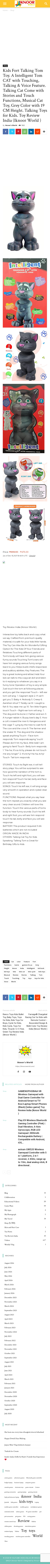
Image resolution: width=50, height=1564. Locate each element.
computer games (30, 1483)
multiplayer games (36, 1507)
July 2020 (8, 1413)
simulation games (30, 1526)
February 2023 (9, 1327)
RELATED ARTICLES (13, 1084)
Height (6, 968)
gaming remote (32, 1492)
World (13, 982)
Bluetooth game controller (34, 1478)
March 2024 (9, 1306)
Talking (33, 975)
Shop (12, 10)
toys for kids (39, 978)
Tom (40, 975)
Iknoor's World (11, 125)
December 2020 (10, 1392)
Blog (6, 1193)
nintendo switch (9, 1512)
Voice (6, 982)
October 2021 (9, 1353)
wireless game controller (23, 1537)
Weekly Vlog (9, 1244)
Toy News (8, 1231)
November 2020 (10, 1396)
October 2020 (9, 1400)
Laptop (37, 1502)
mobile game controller (11, 1507)
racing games (31, 1516)
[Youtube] (31, 1072)
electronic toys (19, 1487)
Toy (23, 978)
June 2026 (8, 1272)
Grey (37, 965)
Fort (34, 962)
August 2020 (9, 1409)
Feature (27, 962)
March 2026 (9, 1284)
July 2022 (8, 1336)
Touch (6, 978)
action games (8, 1478)
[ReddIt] (37, 131)
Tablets (17, 1531)
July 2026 (8, 1267)
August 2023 (9, 1314)
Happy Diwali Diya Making (14, 1438)
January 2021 (9, 1388)
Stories (24, 975)
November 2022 (10, 1332)
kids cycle (31, 972)
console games (8, 1487)
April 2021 (8, 1375)
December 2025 (10, 1297)
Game (16, 965)
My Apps (7, 1210)
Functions (7, 965)
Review (15, 975)
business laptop (18, 1483)
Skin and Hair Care (11, 1227)
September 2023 (10, 1310)
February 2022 (10, 1340)
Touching (15, 978)
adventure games (19, 1478)
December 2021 (10, 1345)
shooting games (18, 1526)
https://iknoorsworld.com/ (25, 1066)
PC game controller (32, 1512)
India (22, 968)
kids (14, 972)
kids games (14, 1502)
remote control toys (10, 1522)
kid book (41, 968)
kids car (22, 972)
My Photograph (10, 1214)
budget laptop (8, 1483)
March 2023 (9, 1323)
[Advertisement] (25, 38)
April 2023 (8, 1319)
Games (37, 1487)
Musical (7, 975)
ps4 (40, 1512)
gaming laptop (22, 1492)
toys (30, 978)
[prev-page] (4, 1172)
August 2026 (9, 1263)
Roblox (34, 1522)
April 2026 (8, 1280)
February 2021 (9, 1383)
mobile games (24, 1507)
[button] (4, 3)
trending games (9, 1537)
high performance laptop (11, 1497)
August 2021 (9, 1362)
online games (20, 1512)
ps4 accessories (8, 1516)
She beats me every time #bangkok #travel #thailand (24, 1432)
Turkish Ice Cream (11, 1451)
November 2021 (10, 1349)
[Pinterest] (18, 131)
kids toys (41, 972)
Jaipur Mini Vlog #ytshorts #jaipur (17, 1445)
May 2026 (8, 1276)
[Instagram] (25, 1072)
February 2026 (10, 1289)
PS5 (24, 1516)
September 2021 (10, 1357)
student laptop (8, 1531)
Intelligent (31, 968)
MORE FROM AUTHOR (34, 1084)
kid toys (7, 972)
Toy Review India (11, 1236)
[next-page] (9, 1172)
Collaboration (9, 1197)
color (19, 962)
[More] (44, 131)
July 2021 (7, 1366)
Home (5, 10)
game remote (29, 1487)
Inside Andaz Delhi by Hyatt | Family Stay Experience (24, 1457)
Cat (12, 962)
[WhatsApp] (25, 131)
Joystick (6, 1502)
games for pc (27, 965)
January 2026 (9, 1293)
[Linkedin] (31, 131)
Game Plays (8, 1206)
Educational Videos (11, 1201)
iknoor (14, 968)
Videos (7, 1240)
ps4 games (18, 1516)
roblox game (8, 1526)
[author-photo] (25, 1058)
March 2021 (8, 1379)
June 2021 (8, 1370)
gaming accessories (10, 1492)
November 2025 (10, 1302)
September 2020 (10, 1405)
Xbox (6, 1541)
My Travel (8, 1219)
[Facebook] (5, 131)
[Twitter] (12, 131)
